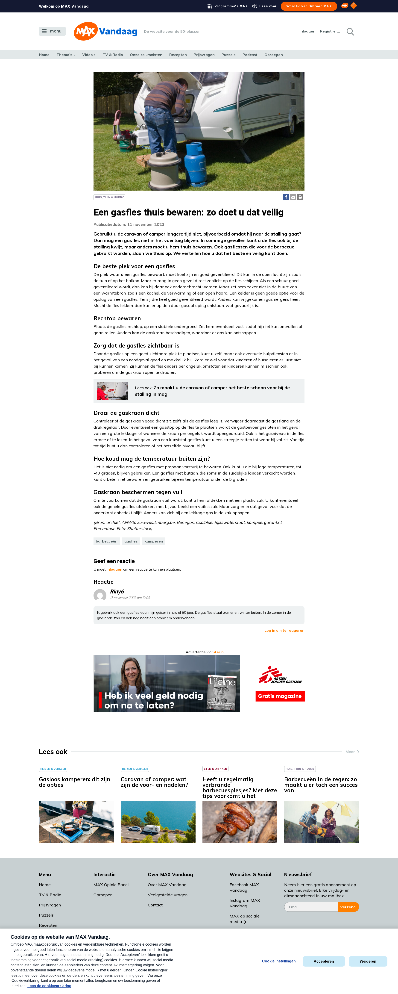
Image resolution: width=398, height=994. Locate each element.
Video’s (89, 54)
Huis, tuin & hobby (109, 197)
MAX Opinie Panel (111, 884)
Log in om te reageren (284, 630)
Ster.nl (218, 652)
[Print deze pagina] (300, 197)
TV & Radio (112, 54)
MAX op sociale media (245, 918)
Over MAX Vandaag (167, 884)
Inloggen (307, 31)
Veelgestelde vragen (167, 894)
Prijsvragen (204, 54)
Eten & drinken (215, 768)
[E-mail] (293, 197)
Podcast (250, 54)
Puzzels (229, 54)
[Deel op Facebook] (286, 197)
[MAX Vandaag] (105, 31)
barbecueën (106, 541)
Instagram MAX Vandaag (245, 903)
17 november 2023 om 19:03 (130, 598)
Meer (350, 751)
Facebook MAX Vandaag (244, 887)
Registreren (330, 31)
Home (44, 54)
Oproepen (273, 54)
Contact (155, 905)
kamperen (154, 541)
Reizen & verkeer (53, 768)
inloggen (114, 569)
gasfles (131, 541)
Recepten (178, 54)
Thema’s (64, 54)
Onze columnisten (146, 54)
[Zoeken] (349, 31)
